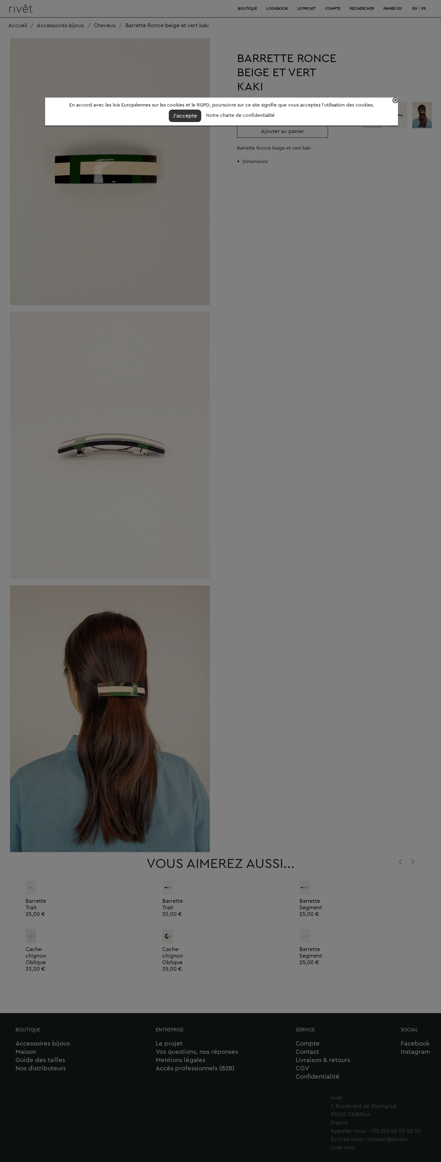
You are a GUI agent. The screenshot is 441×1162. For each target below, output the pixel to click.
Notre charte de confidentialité (240, 115)
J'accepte (185, 116)
